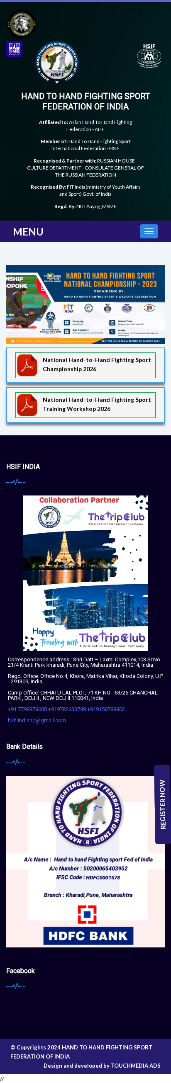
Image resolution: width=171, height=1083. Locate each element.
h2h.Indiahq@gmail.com (37, 720)
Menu (28, 232)
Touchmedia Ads (136, 1065)
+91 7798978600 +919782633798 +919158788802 (66, 709)
